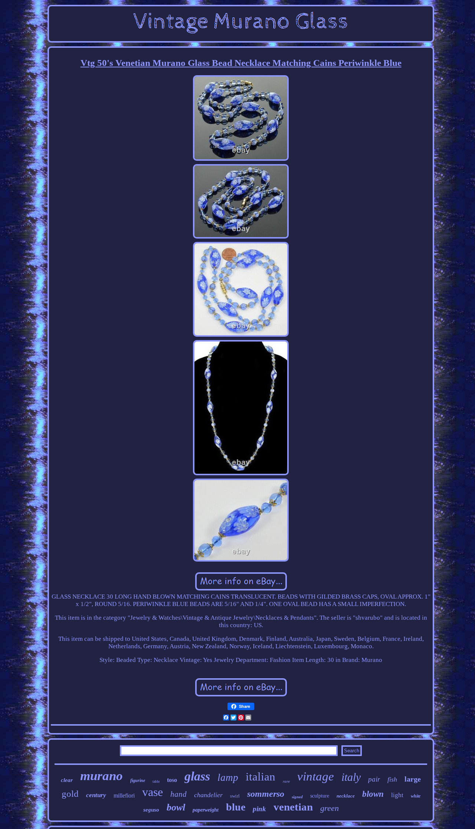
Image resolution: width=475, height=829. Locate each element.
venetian (293, 807)
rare (286, 781)
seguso (151, 810)
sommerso (265, 794)
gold (70, 794)
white (415, 796)
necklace (346, 796)
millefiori (124, 795)
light (397, 795)
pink (259, 809)
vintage (315, 776)
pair (374, 779)
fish (392, 779)
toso (172, 780)
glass (197, 776)
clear (67, 780)
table (156, 781)
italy (351, 777)
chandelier (208, 795)
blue (235, 807)
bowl (176, 807)
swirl (235, 796)
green (329, 808)
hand (178, 794)
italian (260, 776)
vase (152, 792)
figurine (137, 780)
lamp (227, 777)
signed (297, 797)
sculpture (319, 796)
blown (373, 794)
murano (101, 776)
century (96, 795)
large (412, 779)
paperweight (206, 810)
